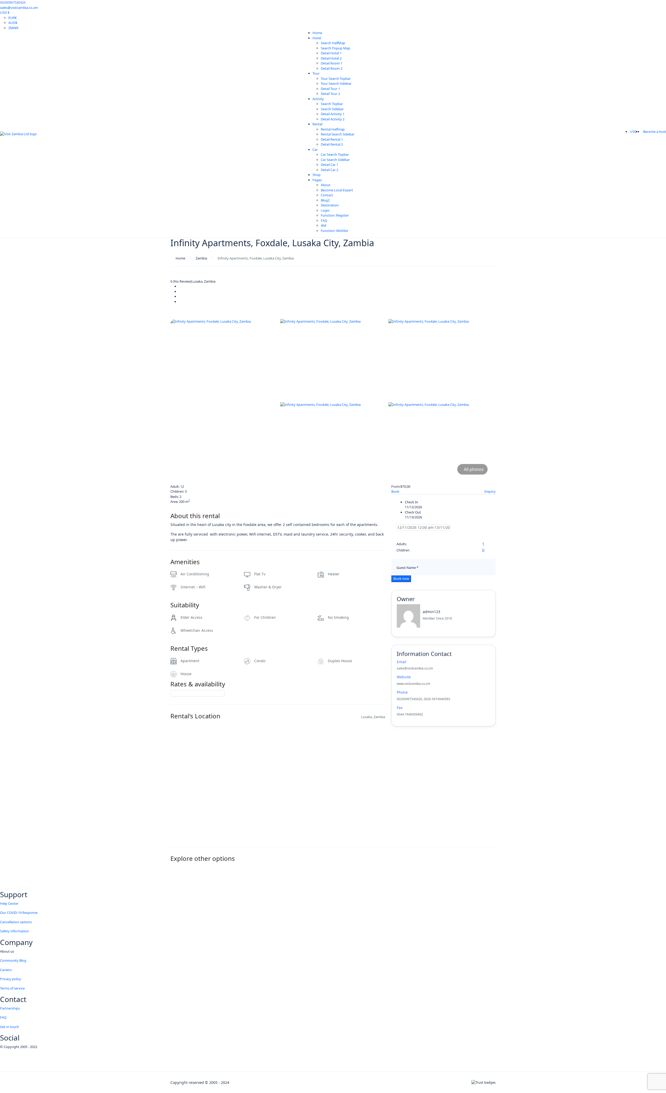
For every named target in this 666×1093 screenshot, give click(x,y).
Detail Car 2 (329, 169)
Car (315, 149)
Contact (327, 195)
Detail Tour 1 (330, 88)
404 (323, 225)
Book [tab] (395, 491)
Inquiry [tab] (490, 491)
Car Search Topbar (335, 154)
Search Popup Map (335, 48)
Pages (317, 180)
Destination (330, 205)
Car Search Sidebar (335, 159)
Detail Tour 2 (330, 93)
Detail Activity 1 (332, 114)
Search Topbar (332, 103)
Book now (401, 578)
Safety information (14, 931)
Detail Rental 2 (332, 144)
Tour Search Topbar (336, 78)
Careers (6, 969)
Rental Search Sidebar (337, 134)
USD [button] (633, 131)
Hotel (316, 38)
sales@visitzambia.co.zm (19, 7)
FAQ (324, 220)
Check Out (413, 512)
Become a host (654, 131)
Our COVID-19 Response (18, 912)
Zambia (201, 258)
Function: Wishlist (334, 230)
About (325, 185)
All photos (474, 469)
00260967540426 (12, 2)
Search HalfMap (333, 43)
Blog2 (325, 200)
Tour (315, 73)
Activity (318, 98)
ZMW (13, 27)
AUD (12, 22)
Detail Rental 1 (332, 139)
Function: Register (335, 215)
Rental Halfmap (333, 129)
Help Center (9, 903)
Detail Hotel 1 (331, 53)
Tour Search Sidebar (336, 83)
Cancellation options (16, 922)
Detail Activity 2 (332, 119)
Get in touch (9, 1026)
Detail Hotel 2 (331, 58)
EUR (12, 17)
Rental (317, 124)
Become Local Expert (337, 190)
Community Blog (13, 960)
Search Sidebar (332, 109)
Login (325, 210)
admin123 (431, 611)
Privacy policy (10, 979)
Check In (411, 502)
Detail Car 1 (329, 164)
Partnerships (10, 1008)
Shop (316, 174)
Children (402, 550)
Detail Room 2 (331, 68)
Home (317, 32)
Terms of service (12, 988)
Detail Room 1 (331, 63)
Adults (401, 544)
